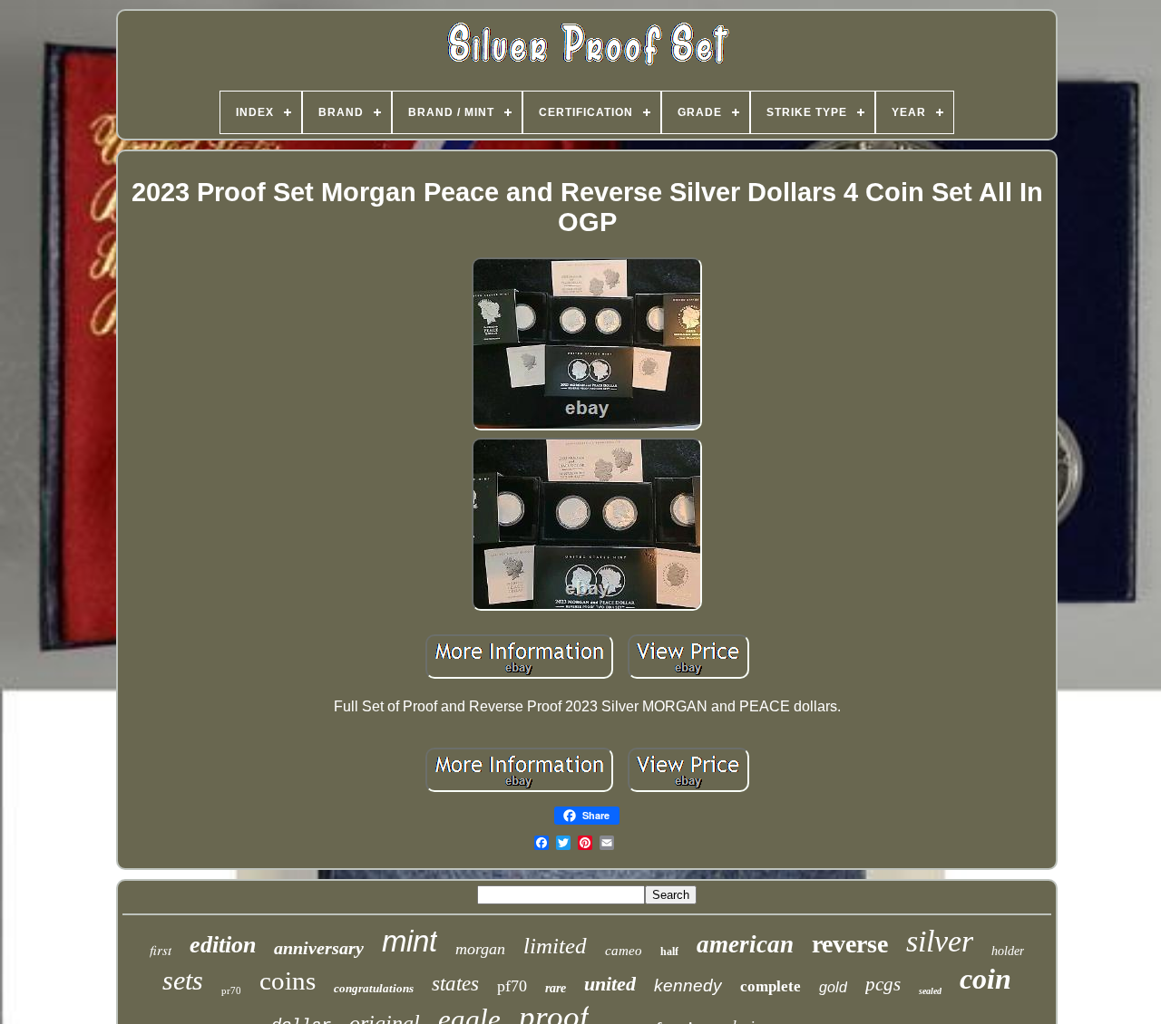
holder (1007, 951)
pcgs (883, 984)
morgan (480, 949)
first (160, 950)
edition (223, 945)
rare (555, 988)
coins (287, 980)
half (669, 951)
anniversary (319, 948)
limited (555, 945)
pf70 (512, 986)
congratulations (374, 988)
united (610, 983)
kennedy (688, 985)
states (455, 983)
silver (939, 941)
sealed (930, 991)
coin (985, 978)
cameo (623, 950)
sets (182, 980)
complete (770, 986)
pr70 (231, 990)
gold (833, 987)
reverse (850, 944)
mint (409, 941)
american (745, 944)
